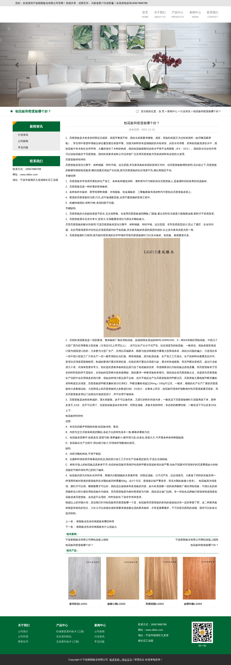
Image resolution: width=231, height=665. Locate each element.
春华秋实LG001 (78, 603)
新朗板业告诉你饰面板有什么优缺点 (96, 526)
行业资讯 (185, 111)
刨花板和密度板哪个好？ (207, 111)
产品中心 (177, 14)
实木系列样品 (63, 636)
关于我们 (160, 14)
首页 (145, 14)
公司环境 (23, 636)
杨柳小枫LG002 (116, 603)
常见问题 (23, 147)
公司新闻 (23, 141)
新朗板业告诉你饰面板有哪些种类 (95, 521)
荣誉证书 (23, 641)
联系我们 (212, 14)
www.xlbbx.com (29, 174)
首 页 (161, 111)
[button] (17, 65)
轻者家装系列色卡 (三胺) (70, 631)
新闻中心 (195, 14)
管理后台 (139, 659)
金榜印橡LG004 (193, 603)
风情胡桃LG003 (155, 603)
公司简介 (23, 631)
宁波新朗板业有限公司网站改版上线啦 (87, 539)
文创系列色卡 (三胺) (67, 641)
